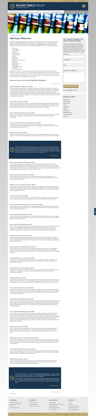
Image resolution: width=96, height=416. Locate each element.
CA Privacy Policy (66, 414)
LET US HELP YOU (53, 155)
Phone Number (66, 59)
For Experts (30, 12)
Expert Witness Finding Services (15, 402)
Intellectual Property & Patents (54, 407)
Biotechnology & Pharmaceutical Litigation (56, 404)
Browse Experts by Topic (33, 402)
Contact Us (71, 404)
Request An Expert (55, 12)
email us (75, 90)
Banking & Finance (52, 402)
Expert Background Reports (15, 404)
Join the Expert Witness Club (74, 407)
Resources (45, 12)
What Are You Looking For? (69, 70)
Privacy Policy (58, 414)
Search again (13, 393)
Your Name (66, 54)
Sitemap (83, 414)
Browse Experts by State (33, 404)
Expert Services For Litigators (17, 12)
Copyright (79, 414)
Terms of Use (73, 414)
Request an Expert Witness (15, 407)
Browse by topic (16, 35)
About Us (38, 12)
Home (11, 35)
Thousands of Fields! (53, 409)
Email (65, 65)
